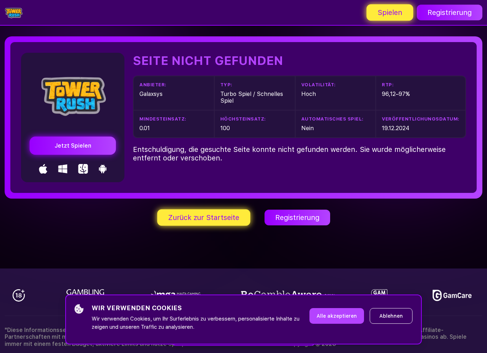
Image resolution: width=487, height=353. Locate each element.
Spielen (390, 12)
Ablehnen (391, 316)
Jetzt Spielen (73, 145)
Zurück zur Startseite (203, 217)
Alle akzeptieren (337, 316)
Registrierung (449, 12)
